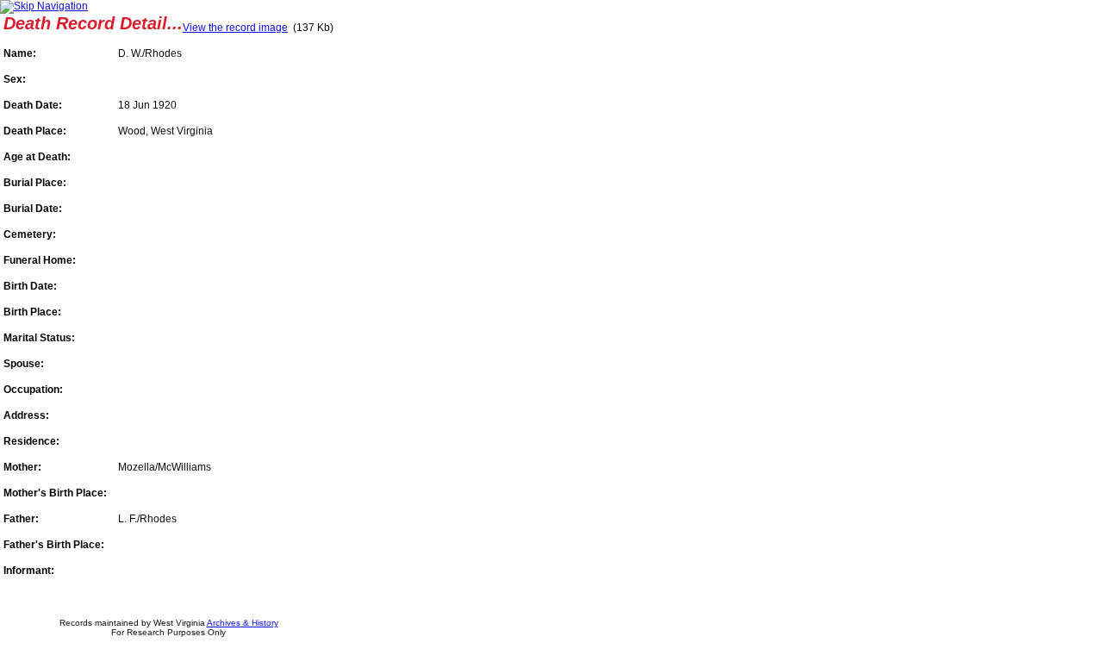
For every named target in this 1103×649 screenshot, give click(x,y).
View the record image (235, 28)
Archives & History (242, 622)
